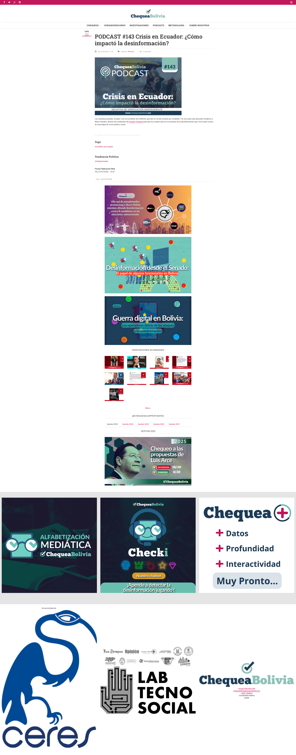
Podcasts (158, 25)
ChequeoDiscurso (114, 25)
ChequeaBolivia (99, 135)
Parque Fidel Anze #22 (246, 688)
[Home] (148, 14)
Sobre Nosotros (199, 25)
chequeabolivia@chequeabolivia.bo (246, 691)
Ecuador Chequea (136, 122)
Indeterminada (102, 161)
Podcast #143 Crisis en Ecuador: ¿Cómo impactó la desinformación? (122, 135)
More (147, 408)
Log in (98, 179)
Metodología (176, 25)
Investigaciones (139, 25)
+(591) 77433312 (246, 693)
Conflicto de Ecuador (104, 147)
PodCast (131, 51)
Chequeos (93, 25)
